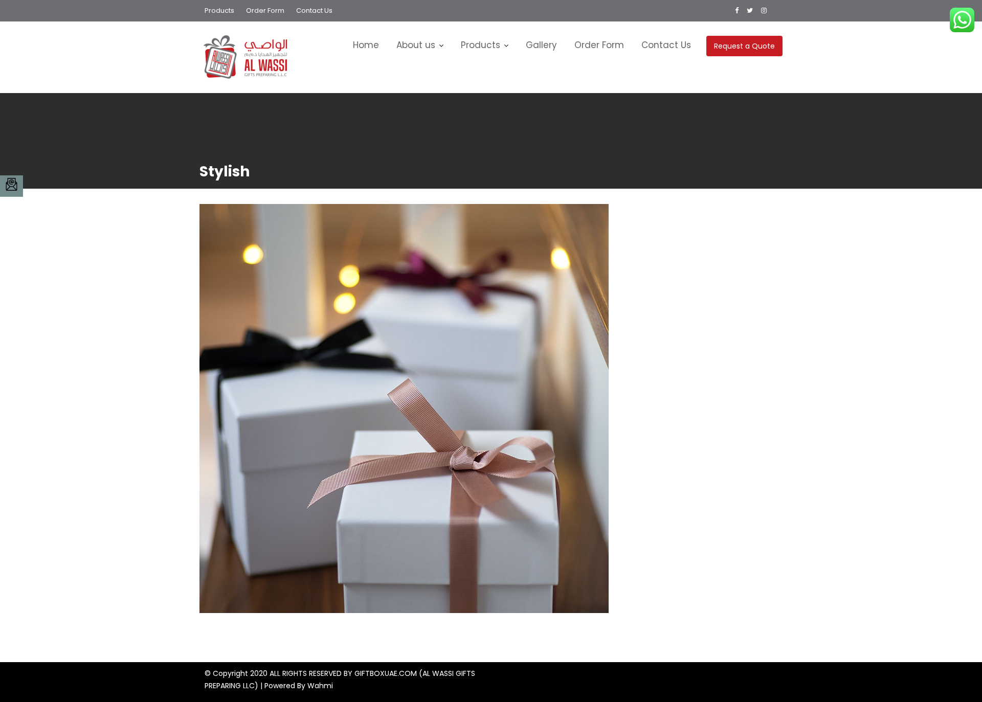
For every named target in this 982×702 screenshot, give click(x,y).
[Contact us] (11, 186)
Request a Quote (744, 46)
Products (219, 10)
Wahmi (320, 686)
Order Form (265, 10)
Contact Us (314, 10)
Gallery (541, 45)
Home (366, 45)
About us (415, 45)
